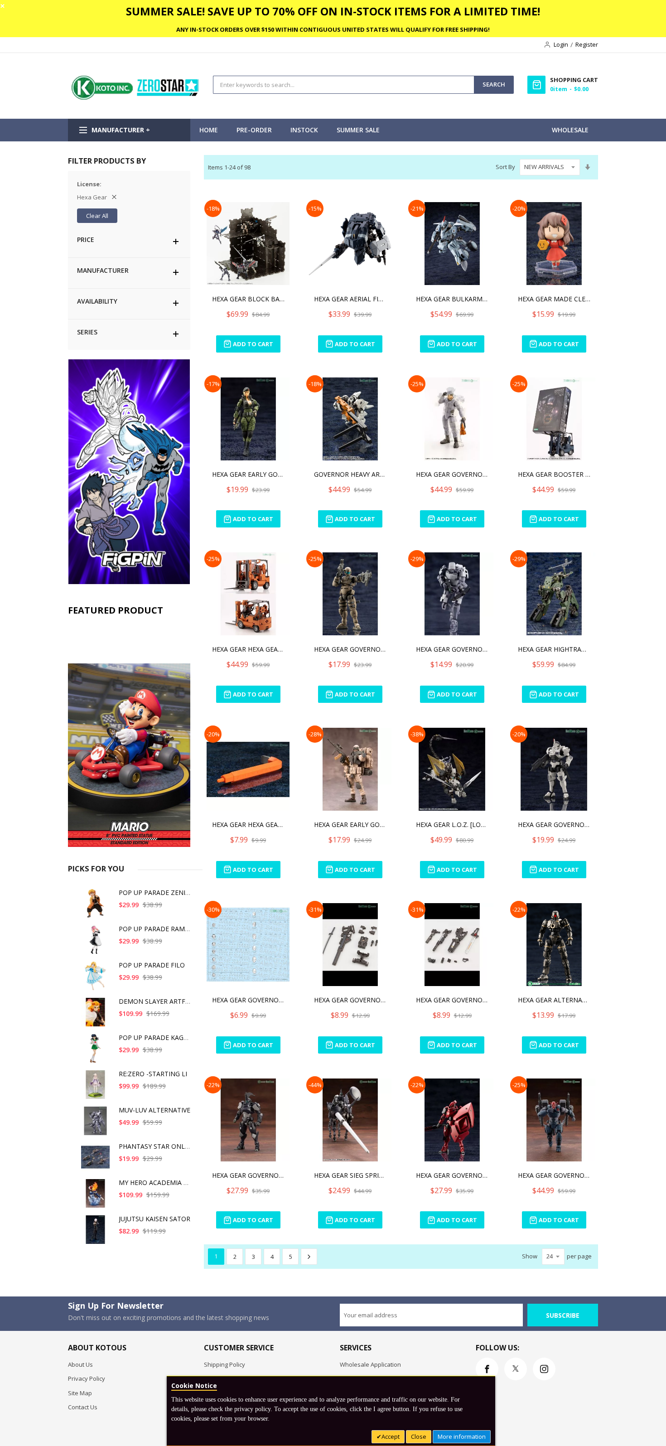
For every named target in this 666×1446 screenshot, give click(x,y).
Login (561, 44)
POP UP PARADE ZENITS (156, 892)
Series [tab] (87, 332)
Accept (390, 1436)
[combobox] (343, 84)
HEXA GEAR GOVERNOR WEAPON (350, 1000)
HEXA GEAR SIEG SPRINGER (350, 1175)
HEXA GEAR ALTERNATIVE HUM (554, 1000)
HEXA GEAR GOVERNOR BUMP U (554, 1175)
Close (418, 1436)
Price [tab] (85, 239)
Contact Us (82, 1407)
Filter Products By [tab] (107, 160)
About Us (80, 1364)
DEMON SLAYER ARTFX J (156, 1001)
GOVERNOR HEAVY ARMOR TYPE (350, 474)
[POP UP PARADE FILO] (96, 979)
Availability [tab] (97, 301)
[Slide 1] (129, 733)
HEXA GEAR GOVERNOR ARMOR (554, 824)
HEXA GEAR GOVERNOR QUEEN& (452, 1175)
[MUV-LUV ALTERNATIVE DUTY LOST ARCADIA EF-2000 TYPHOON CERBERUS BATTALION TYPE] (96, 1124)
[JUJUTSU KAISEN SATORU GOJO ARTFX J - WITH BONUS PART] (96, 1233)
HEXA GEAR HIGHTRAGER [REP (554, 649)
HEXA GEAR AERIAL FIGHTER (350, 299)
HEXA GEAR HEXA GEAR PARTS (248, 824)
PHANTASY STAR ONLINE (157, 1146)
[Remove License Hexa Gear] (114, 197)
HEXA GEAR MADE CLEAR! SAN (554, 299)
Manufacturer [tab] (103, 270)
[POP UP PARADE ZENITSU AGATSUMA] (96, 906)
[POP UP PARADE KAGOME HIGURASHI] (96, 1051)
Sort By (505, 167)
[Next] (309, 1256)
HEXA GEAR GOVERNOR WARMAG (350, 649)
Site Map (80, 1393)
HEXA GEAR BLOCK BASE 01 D (248, 299)
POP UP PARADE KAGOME (158, 1037)
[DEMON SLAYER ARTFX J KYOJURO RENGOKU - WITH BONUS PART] (96, 1015)
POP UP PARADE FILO (152, 965)
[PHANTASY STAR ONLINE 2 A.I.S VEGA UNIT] (96, 1160)
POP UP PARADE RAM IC (156, 928)
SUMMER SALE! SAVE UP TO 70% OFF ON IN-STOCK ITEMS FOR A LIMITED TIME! (333, 11)
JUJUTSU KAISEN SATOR (154, 1218)
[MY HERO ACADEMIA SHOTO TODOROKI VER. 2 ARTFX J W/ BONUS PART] (96, 1196)
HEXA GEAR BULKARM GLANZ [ (452, 299)
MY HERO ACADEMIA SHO (158, 1182)
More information (462, 1436)
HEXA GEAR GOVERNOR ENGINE (452, 474)
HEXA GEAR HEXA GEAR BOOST (248, 649)
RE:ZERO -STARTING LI (153, 1073)
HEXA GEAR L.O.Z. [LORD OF (452, 824)
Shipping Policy (224, 1364)
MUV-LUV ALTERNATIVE (154, 1110)
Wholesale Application (370, 1364)
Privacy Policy (86, 1378)
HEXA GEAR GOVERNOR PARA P (452, 649)
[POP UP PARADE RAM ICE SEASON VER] (96, 943)
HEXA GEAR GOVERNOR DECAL (248, 1000)
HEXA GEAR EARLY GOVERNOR (248, 474)
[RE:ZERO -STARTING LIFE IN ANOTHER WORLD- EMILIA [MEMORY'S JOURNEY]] (96, 1088)
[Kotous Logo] (136, 97)
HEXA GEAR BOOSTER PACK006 (554, 474)
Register (586, 44)
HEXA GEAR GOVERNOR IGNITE (248, 1175)
